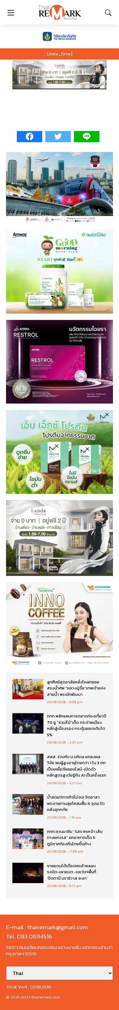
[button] (59, 74)
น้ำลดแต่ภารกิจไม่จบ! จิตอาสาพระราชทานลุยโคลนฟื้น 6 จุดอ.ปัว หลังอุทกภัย (76, 803)
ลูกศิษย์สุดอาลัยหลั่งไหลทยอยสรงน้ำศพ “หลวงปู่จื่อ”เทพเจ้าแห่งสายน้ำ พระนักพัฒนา (76, 688)
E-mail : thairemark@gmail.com (47, 927)
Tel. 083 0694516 (29, 936)
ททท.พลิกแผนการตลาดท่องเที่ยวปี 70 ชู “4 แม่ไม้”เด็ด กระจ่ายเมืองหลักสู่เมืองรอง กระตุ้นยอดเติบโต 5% (76, 725)
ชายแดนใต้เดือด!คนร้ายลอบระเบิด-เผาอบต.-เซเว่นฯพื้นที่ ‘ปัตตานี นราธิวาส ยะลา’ (71, 872)
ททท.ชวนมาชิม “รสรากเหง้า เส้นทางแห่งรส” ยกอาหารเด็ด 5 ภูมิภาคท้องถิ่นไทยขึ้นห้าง (74, 837)
